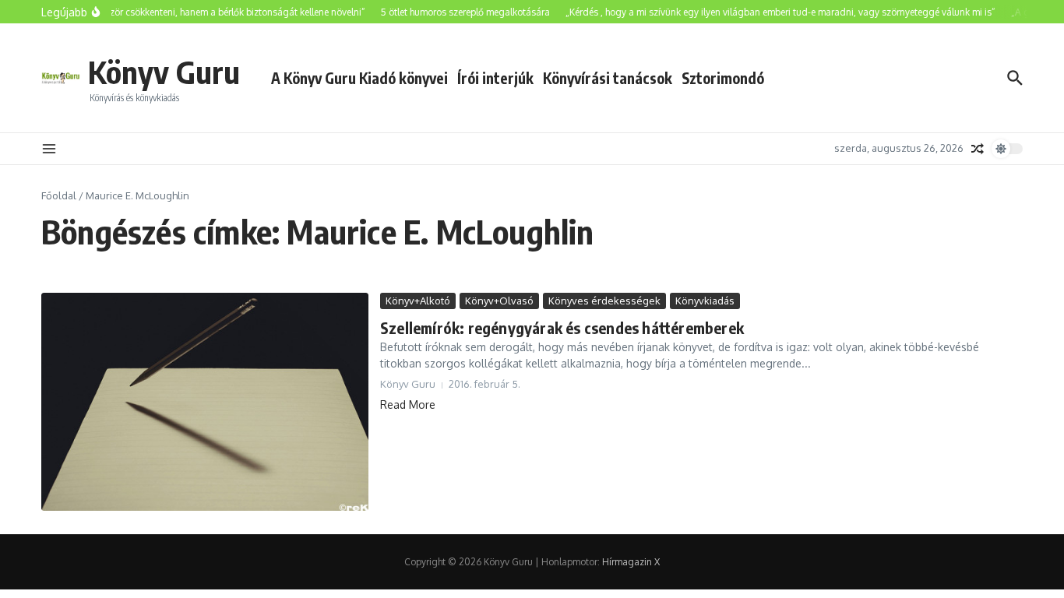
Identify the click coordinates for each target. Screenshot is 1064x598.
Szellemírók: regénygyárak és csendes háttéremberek (562, 327)
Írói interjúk (495, 78)
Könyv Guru (164, 71)
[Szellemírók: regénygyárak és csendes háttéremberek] (204, 402)
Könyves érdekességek (604, 300)
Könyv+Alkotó (418, 300)
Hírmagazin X (631, 562)
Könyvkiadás (705, 300)
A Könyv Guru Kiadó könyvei (359, 78)
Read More (407, 404)
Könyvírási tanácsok (607, 78)
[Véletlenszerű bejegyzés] (977, 148)
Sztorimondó (723, 78)
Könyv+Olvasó (499, 300)
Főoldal (58, 195)
